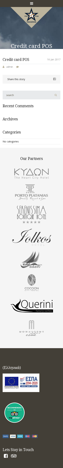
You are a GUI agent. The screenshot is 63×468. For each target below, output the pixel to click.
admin (9, 66)
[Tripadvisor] (14, 456)
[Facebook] (6, 456)
